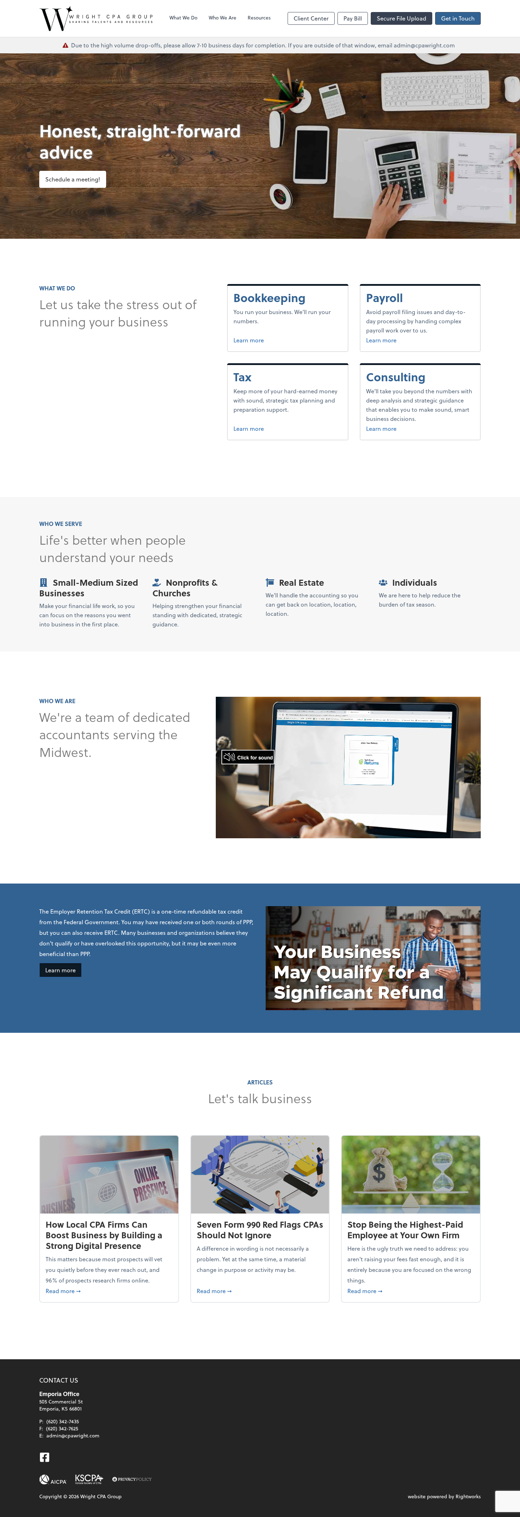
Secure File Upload (401, 18)
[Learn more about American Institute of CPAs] (53, 1479)
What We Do (183, 17)
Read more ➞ (109, 1290)
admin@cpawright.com (72, 1435)
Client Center (311, 18)
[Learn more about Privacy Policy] (132, 1479)
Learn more (275, 340)
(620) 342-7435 (62, 1421)
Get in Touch (458, 18)
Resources (259, 17)
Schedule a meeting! (72, 179)
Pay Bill (352, 18)
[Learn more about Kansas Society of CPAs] (89, 1479)
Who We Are (222, 17)
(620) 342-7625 (62, 1428)
